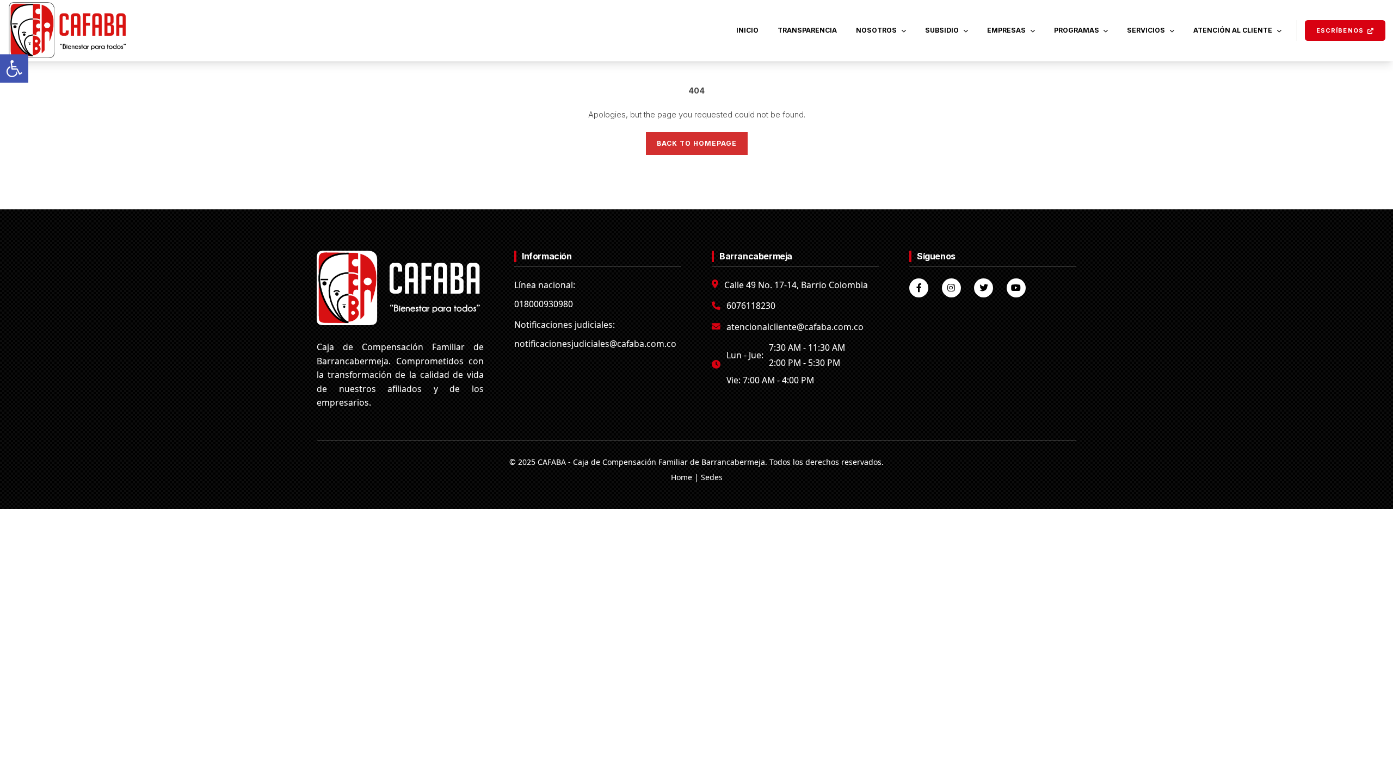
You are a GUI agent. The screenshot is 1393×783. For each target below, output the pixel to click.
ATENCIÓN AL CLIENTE (1232, 30)
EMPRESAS (1006, 30)
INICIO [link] (747, 30)
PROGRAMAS (1076, 30)
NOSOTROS (876, 30)
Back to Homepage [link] (697, 143)
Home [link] (681, 477)
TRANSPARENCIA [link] (807, 30)
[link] (14, 68)
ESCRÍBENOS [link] (1340, 30)
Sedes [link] (712, 477)
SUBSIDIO (942, 30)
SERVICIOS (1146, 30)
